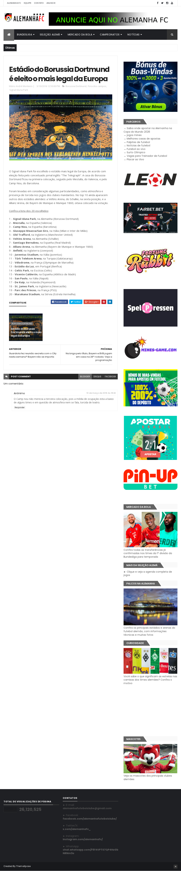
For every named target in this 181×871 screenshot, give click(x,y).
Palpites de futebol (138, 142)
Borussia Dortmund (76, 86)
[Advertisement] (150, 711)
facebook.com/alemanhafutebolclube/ (90, 818)
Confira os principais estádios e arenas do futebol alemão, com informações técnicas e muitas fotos (149, 631)
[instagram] (167, 3)
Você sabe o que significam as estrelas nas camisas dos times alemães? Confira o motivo (150, 680)
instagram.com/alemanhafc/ (83, 839)
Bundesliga (24, 34)
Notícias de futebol (138, 145)
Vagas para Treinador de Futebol (147, 156)
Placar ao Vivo (135, 159)
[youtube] (172, 3)
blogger (85, 376)
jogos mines (134, 135)
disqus (97, 376)
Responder (20, 407)
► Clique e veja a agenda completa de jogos (148, 573)
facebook (110, 376)
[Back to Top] (175, 867)
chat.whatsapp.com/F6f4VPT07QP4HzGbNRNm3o (90, 851)
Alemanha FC (14, 3)
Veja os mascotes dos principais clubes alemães (148, 777)
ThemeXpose (23, 866)
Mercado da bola (80, 34)
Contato (39, 3)
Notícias (133, 34)
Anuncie (51, 3)
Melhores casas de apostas (143, 138)
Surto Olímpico (136, 152)
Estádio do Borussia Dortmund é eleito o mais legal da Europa (26, 332)
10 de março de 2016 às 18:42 (101, 393)
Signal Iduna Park (18, 89)
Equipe (27, 3)
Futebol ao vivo (136, 149)
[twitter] (162, 3)
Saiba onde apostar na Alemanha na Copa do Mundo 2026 (148, 130)
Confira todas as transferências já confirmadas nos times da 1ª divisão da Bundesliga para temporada (148, 553)
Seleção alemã (50, 34)
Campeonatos (110, 34)
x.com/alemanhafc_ (77, 829)
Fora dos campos (97, 86)
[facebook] (158, 3)
